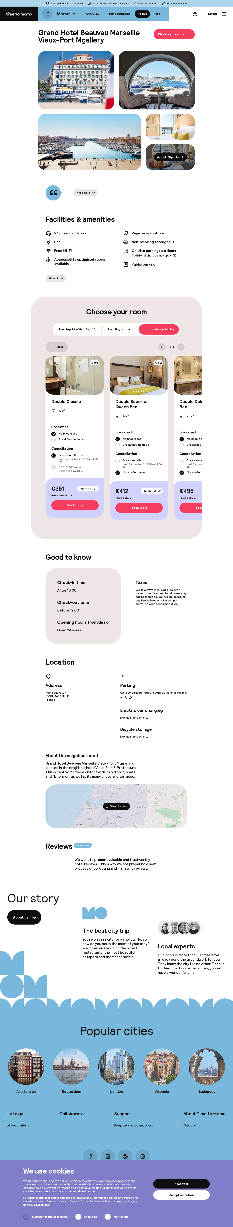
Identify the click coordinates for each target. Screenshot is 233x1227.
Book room (75, 505)
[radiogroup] (74, 437)
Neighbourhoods (118, 14)
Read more (83, 192)
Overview (92, 14)
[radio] (53, 434)
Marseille (66, 14)
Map (157, 14)
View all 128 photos (168, 157)
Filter (59, 347)
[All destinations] (47, 14)
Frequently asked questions (133, 1125)
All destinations (18, 1125)
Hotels (142, 14)
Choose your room (171, 34)
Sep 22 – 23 (85, 488)
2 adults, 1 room (119, 329)
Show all (53, 278)
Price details (59, 495)
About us (20, 917)
